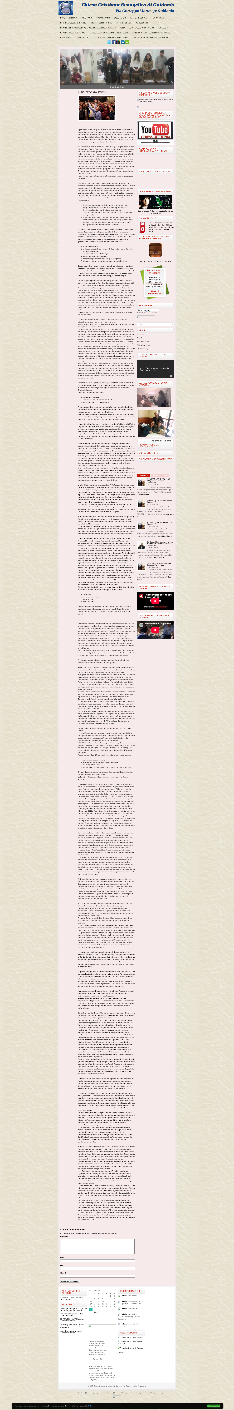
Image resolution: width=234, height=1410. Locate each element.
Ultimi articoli (143, 475)
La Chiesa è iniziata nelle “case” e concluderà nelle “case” (102, 38)
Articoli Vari (159, 18)
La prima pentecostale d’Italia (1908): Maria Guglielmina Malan (88, 28)
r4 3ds (122, 1393)
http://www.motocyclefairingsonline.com (136, 1393)
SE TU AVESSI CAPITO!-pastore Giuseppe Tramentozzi (159, 523)
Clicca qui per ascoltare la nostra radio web (155, 261)
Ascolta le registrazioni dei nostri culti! (109, 33)
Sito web (63, 1273)
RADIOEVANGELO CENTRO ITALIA (73, 33)
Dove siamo (87, 18)
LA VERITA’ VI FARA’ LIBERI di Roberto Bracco (151, 33)
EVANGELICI (164, 28)
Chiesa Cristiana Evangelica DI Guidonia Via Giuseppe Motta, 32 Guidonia (120, 1386)
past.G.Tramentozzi (139, 18)
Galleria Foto (120, 18)
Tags (165, 475)
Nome (62, 1257)
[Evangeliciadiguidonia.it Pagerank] (130, 1348)
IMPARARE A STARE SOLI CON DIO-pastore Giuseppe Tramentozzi (159, 480)
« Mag (95, 1312)
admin (124, 1296)
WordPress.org (142, 349)
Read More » (146, 495)
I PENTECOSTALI (142, 23)
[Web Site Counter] (117, 1397)
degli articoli (143, 341)
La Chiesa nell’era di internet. (73, 23)
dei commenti (143, 345)
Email (62, 1265)
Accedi (139, 338)
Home (62, 18)
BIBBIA (122, 28)
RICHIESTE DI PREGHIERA (101, 23)
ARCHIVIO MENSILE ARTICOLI (71, 1297)
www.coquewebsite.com (106, 1393)
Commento (64, 1236)
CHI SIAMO (73, 18)
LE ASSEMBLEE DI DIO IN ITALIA (142, 28)
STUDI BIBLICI (66, 38)
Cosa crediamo (103, 18)
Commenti (156, 475)
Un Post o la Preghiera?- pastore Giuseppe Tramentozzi (159, 501)
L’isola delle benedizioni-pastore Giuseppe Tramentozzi (159, 564)
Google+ (121, 1353)
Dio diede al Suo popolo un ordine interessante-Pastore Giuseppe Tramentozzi (160, 543)
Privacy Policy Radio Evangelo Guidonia (150, 38)
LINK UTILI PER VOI (123, 23)
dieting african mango (157, 1393)
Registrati (140, 334)
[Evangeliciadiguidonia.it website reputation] (131, 1343)
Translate (154, 312)
